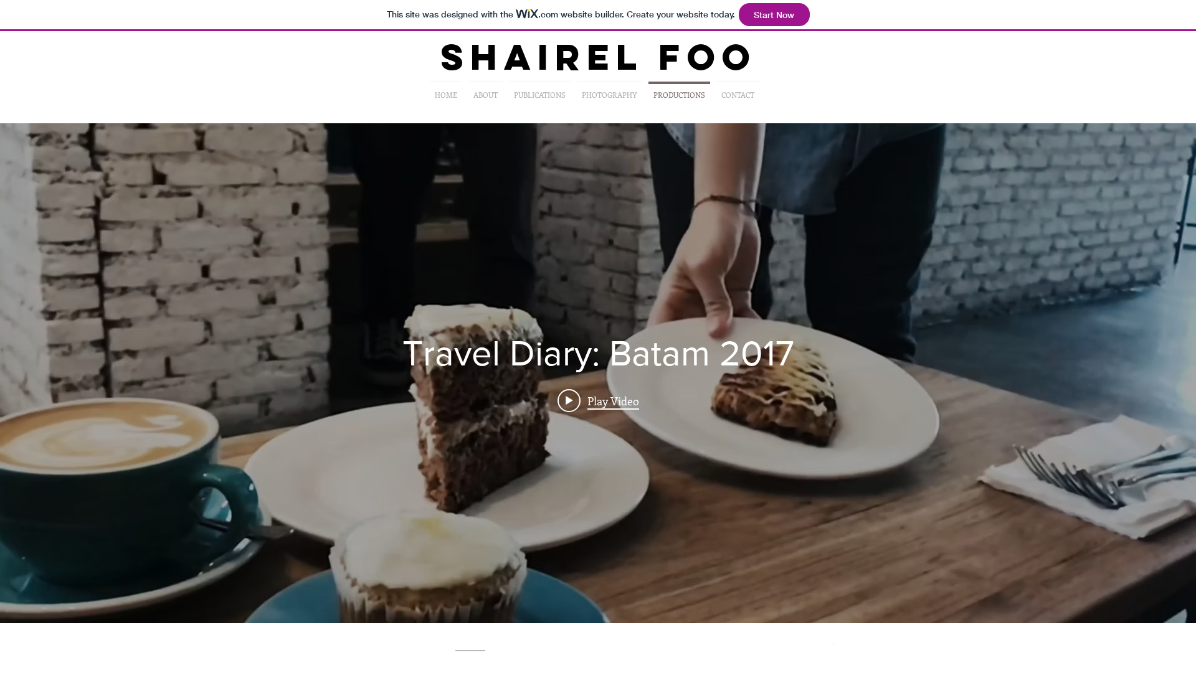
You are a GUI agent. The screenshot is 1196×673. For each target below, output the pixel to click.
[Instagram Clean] (832, 649)
